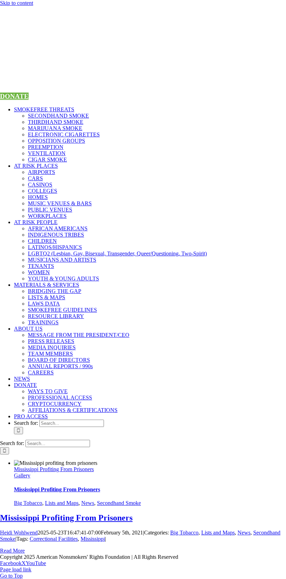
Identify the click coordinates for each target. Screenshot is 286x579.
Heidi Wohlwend (19, 533)
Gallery (22, 475)
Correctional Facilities (54, 539)
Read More (12, 551)
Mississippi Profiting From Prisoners (54, 469)
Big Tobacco (28, 503)
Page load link (15, 569)
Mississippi (93, 539)
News (87, 503)
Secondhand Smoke (119, 503)
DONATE (14, 96)
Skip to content (16, 3)
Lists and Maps (61, 503)
